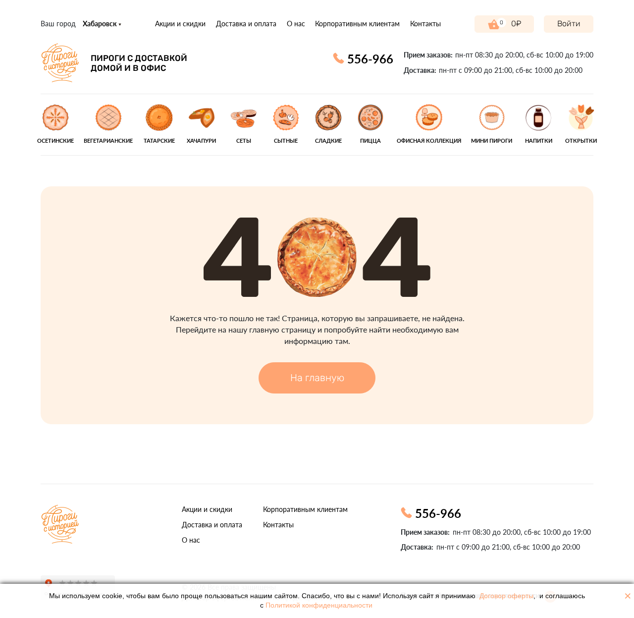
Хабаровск (100, 23)
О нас (296, 23)
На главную (317, 378)
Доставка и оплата (246, 23)
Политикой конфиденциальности (318, 605)
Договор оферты (506, 596)
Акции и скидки (180, 23)
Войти (569, 23)
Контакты (425, 23)
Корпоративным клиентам (357, 23)
